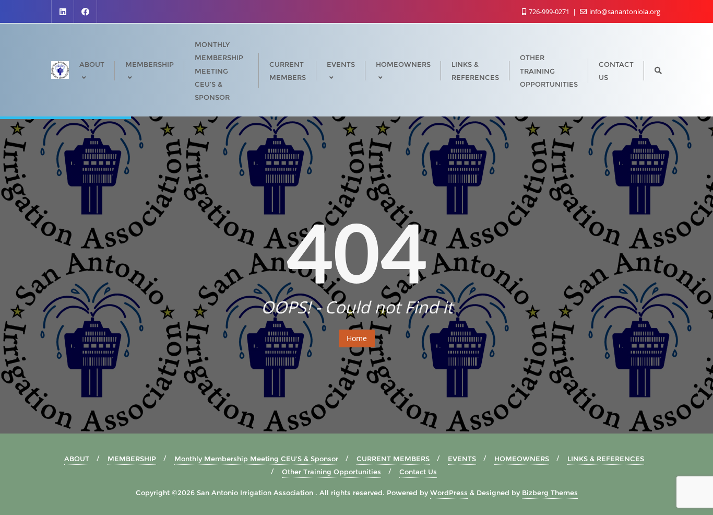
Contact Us (418, 471)
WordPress (449, 492)
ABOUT (76, 458)
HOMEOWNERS (521, 458)
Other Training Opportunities (331, 471)
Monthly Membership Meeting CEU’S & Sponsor (256, 458)
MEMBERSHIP (132, 458)
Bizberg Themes (550, 492)
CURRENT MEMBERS (393, 458)
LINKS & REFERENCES (605, 458)
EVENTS (462, 458)
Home (357, 338)
